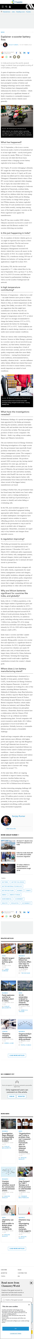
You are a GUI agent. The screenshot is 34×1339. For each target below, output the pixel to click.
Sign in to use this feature (24, 48)
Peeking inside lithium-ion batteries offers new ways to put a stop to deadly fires (25, 962)
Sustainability (26, 903)
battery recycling (8, 890)
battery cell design (18, 882)
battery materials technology (12, 886)
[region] (15, 1320)
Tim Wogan (25, 973)
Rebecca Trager (23, 1010)
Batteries (5, 882)
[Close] (29, 1305)
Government (19, 899)
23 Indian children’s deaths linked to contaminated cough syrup (24, 867)
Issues (19, 1269)
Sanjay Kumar (13, 44)
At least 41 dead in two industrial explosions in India (25, 842)
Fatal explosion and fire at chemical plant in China (8, 998)
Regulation (14, 903)
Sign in (11, 1096)
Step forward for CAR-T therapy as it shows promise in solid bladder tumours (25, 1186)
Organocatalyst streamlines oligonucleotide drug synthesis (25, 1036)
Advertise (4, 1273)
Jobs (13, 12)
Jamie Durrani (5, 970)
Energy (4, 894)
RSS (19, 1276)
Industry (5, 903)
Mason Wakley (22, 1158)
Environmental (7, 899)
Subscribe (4, 1269)
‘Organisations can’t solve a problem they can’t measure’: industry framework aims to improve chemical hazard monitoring (25, 1142)
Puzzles (28, 12)
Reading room (20, 12)
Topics (3, 1276)
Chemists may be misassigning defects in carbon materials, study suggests (25, 1225)
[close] (32, 48)
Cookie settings (15, 1333)
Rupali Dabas (26, 1045)
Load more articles (17, 1055)
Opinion (4, 1031)
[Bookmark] (18, 57)
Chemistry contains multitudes (6, 1036)
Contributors (22, 1273)
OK (16, 1328)
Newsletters (6, 12)
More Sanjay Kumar (9, 835)
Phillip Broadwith (6, 1007)
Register (21, 1096)
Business (19, 890)
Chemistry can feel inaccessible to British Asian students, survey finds (8, 1224)
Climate (28, 890)
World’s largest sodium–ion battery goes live (8, 961)
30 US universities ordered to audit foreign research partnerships (24, 999)
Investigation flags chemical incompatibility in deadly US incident (8, 1137)
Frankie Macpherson (24, 1196)
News (3, 32)
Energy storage (15, 894)
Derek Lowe (9, 1043)
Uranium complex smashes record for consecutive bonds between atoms (8, 1186)
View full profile (11, 828)
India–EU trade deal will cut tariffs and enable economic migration (25, 854)
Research (22, 956)
